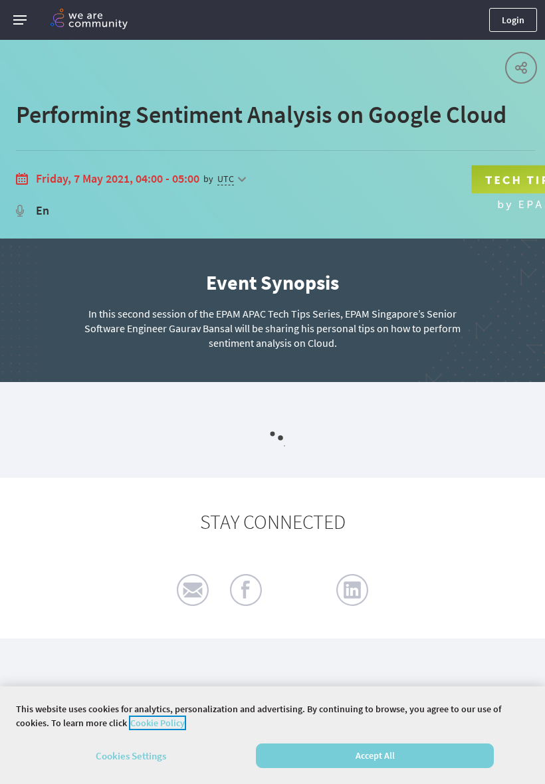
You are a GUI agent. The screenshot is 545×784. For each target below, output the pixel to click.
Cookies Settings (131, 755)
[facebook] (246, 590)
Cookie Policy (157, 723)
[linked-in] (352, 590)
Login (513, 20)
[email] (192, 590)
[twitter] (299, 590)
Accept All (375, 755)
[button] (20, 20)
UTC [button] (225, 179)
